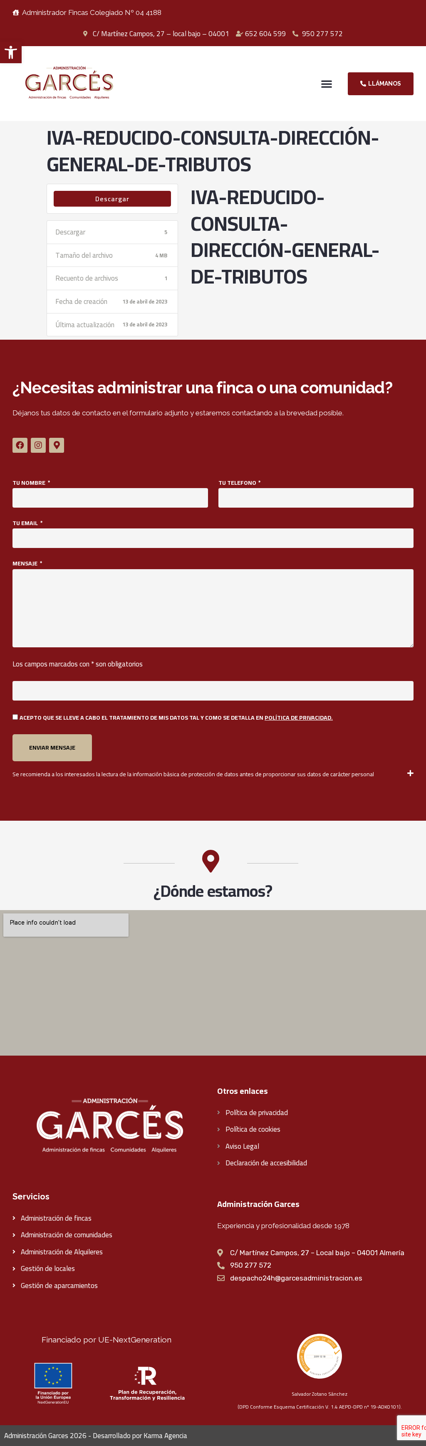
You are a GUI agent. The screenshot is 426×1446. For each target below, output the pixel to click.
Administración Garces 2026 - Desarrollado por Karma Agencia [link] (95, 1435)
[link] (11, 52)
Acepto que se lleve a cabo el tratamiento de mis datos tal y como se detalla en (176, 717)
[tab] (213, 774)
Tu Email (25, 523)
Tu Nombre (29, 483)
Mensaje (25, 563)
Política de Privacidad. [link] (299, 717)
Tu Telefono (238, 483)
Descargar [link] (112, 198)
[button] (326, 83)
